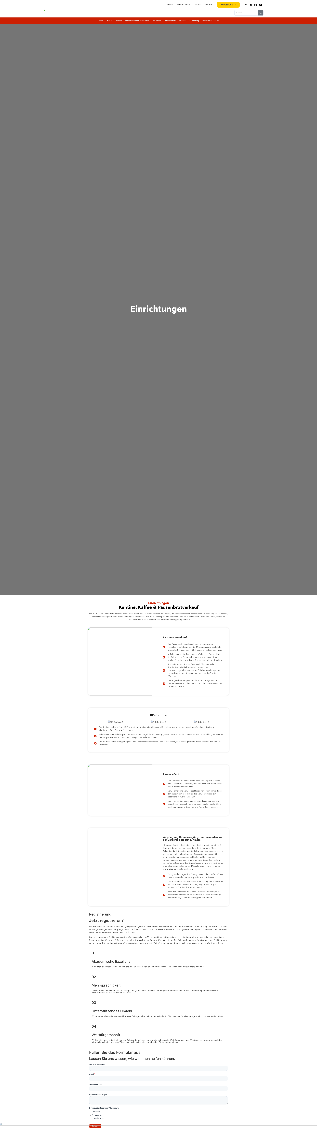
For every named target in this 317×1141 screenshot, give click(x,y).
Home (100, 21)
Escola (170, 5)
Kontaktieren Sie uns (210, 21)
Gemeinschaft (170, 21)
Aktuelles (182, 21)
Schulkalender (183, 5)
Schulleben (156, 21)
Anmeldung (194, 21)
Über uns (109, 21)
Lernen (119, 21)
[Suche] (260, 12)
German (208, 5)
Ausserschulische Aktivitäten (137, 21)
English (198, 5)
